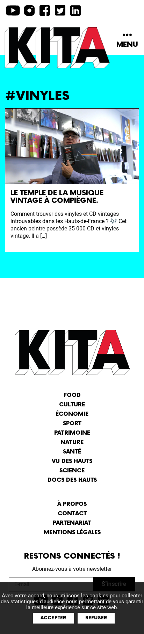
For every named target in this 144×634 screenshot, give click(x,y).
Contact (72, 513)
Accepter (53, 618)
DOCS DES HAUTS (72, 480)
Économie (72, 414)
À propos (72, 504)
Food (72, 395)
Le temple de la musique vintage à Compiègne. (56, 197)
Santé (72, 452)
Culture (72, 404)
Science (72, 470)
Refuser (96, 618)
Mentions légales (72, 532)
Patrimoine (72, 433)
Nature (72, 442)
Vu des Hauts (72, 461)
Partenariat (72, 523)
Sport (72, 423)
